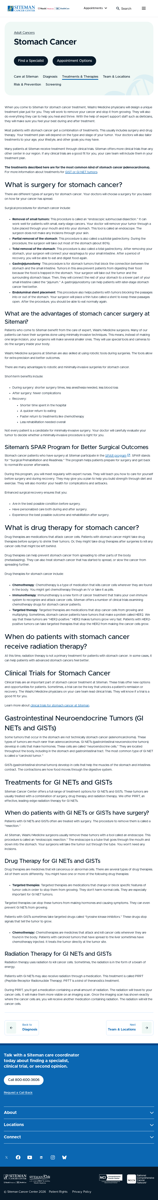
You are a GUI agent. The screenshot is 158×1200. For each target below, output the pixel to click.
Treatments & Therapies (80, 76)
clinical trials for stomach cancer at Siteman (59, 705)
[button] (79, 1113)
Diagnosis (50, 76)
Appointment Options (74, 61)
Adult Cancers (24, 32)
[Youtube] (29, 1157)
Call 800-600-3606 (24, 1080)
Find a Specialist (31, 61)
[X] (6, 1157)
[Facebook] (18, 1157)
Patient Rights (58, 1191)
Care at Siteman (26, 76)
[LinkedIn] (41, 1157)
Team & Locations (116, 76)
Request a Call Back (18, 1092)
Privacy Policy (82, 1191)
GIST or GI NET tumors (81, 172)
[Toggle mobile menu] (143, 8)
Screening (53, 84)
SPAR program (115, 455)
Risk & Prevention (27, 84)
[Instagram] (52, 1157)
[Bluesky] (64, 1157)
